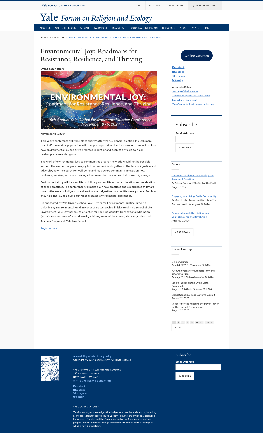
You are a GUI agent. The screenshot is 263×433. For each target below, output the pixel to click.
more (178, 327)
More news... (182, 231)
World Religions (65, 27)
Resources (168, 27)
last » (209, 322)
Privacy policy (103, 356)
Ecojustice (118, 27)
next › (199, 322)
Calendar (58, 37)
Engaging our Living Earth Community (194, 196)
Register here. (49, 228)
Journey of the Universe (185, 91)
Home (44, 37)
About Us (45, 27)
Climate (84, 27)
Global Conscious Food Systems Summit (193, 294)
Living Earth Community (185, 100)
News (183, 27)
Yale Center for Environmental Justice (193, 104)
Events (195, 27)
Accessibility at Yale (84, 356)
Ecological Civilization (144, 27)
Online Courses (180, 261)
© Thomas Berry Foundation (92, 380)
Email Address (184, 133)
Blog (206, 27)
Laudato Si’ (100, 27)
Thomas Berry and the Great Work (191, 95)
